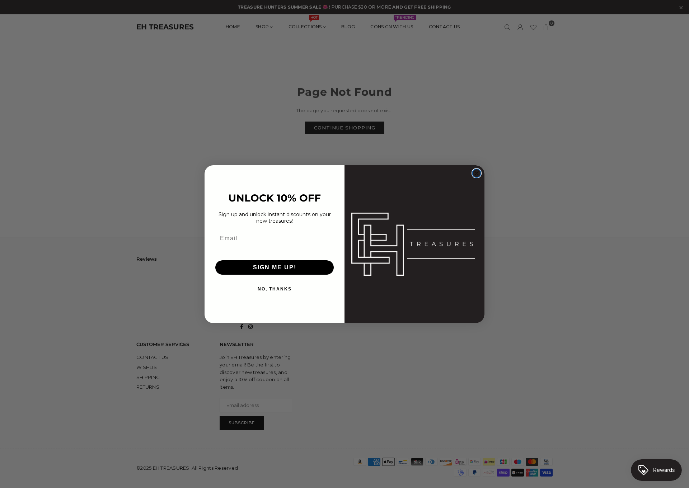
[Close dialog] (476, 173)
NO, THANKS (275, 289)
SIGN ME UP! (274, 267)
